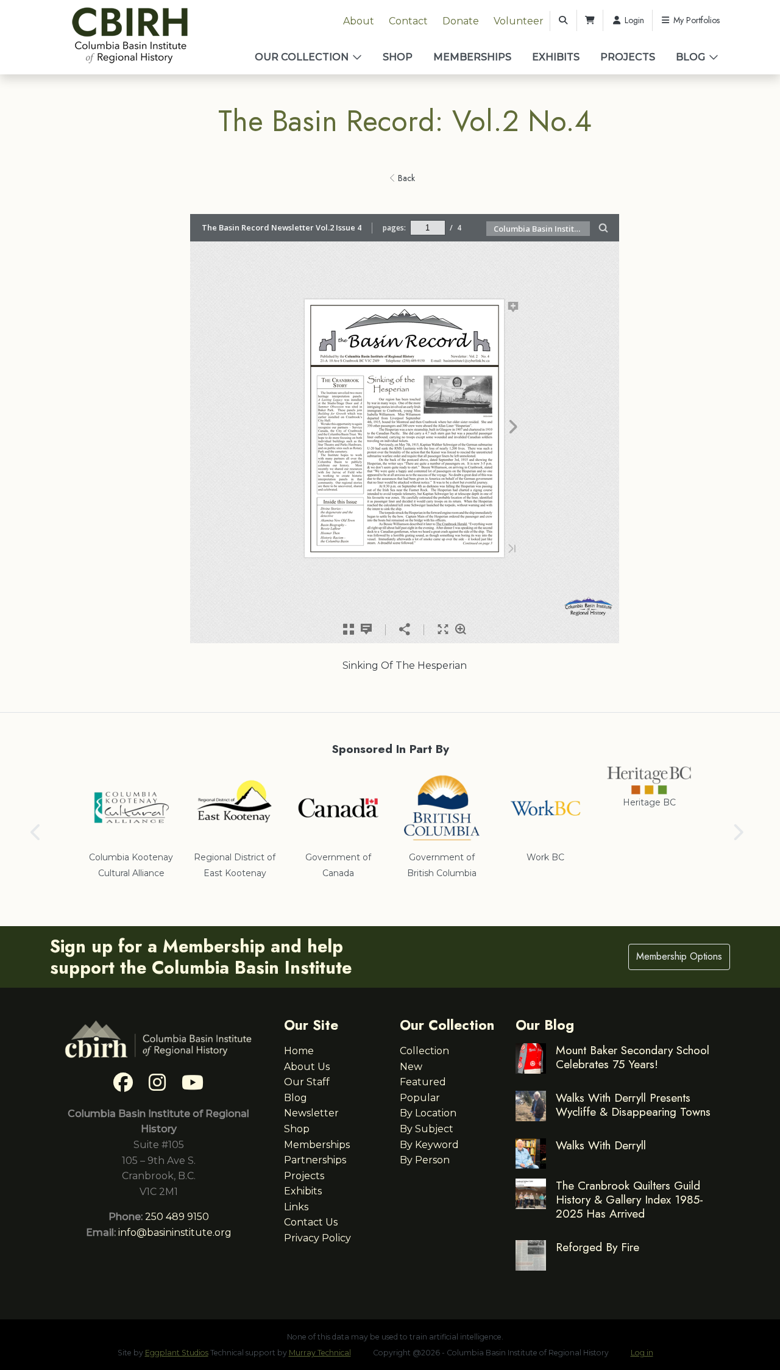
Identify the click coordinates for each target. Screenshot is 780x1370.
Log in (642, 1352)
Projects (627, 57)
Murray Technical (320, 1352)
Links (296, 1207)
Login (633, 20)
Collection (424, 1051)
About (358, 21)
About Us (307, 1066)
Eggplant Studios (176, 1352)
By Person (425, 1160)
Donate (460, 21)
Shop (398, 57)
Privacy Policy (317, 1238)
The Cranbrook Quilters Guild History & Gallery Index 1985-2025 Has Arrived (629, 1199)
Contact (408, 21)
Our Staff (307, 1082)
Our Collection (302, 57)
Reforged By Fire (597, 1246)
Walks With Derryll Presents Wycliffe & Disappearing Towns (633, 1104)
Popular (420, 1098)
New (411, 1066)
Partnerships (315, 1160)
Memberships (472, 57)
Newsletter (311, 1113)
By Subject (426, 1129)
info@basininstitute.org (175, 1232)
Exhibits (556, 57)
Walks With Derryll (601, 1145)
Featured (423, 1082)
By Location (428, 1113)
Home (299, 1051)
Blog (690, 57)
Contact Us (311, 1222)
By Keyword (429, 1145)
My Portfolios (695, 20)
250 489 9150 (177, 1216)
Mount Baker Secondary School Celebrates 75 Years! (632, 1056)
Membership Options (679, 956)
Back (405, 178)
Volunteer (519, 21)
